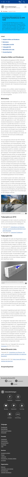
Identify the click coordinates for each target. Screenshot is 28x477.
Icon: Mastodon (14, 405)
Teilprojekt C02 (7, 47)
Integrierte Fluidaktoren (17, 232)
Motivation (6, 42)
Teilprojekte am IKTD (8, 44)
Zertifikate (3, 444)
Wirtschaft (3, 432)
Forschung (5, 11)
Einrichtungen (4, 470)
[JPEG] (14, 203)
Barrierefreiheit (4, 443)
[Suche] (23, 1)
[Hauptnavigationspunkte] (25, 6)
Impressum (4, 439)
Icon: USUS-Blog (18, 414)
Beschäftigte (4, 429)
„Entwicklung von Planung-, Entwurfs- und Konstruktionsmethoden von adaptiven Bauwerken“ (13, 354)
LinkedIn (10, 381)
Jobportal (3, 457)
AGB (2, 446)
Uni (1, 1)
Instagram (20, 381)
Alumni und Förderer (6, 431)
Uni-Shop (3, 460)
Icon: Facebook (10, 397)
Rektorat (3, 467)
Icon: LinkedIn (9, 414)
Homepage (4, 346)
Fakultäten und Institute (7, 469)
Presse (2, 455)
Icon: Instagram (18, 397)
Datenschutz (4, 441)
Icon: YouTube (22, 405)
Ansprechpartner (7, 52)
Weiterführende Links (8, 49)
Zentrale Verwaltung (6, 472)
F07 (6, 1)
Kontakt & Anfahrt (5, 453)
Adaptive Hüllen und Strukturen (11, 39)
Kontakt (15, 384)
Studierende (4, 427)
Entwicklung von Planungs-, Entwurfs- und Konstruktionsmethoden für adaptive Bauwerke (14, 228)
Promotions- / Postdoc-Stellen (8, 458)
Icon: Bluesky (6, 405)
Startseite (1, 11)
